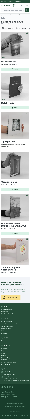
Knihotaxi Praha (6, 328)
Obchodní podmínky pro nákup (15, 403)
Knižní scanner (5, 331)
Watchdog (4, 311)
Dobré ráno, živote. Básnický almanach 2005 (13, 224)
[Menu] (27, 5)
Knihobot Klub (5, 364)
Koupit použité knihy (7, 314)
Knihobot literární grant (8, 362)
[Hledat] (27, 10)
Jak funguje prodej (7, 326)
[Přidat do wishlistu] (27, 33)
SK (2, 415)
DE (8, 415)
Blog (2, 351)
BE (24, 415)
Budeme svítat (8, 61)
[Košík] (24, 5)
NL (19, 415)
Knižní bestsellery (6, 309)
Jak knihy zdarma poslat (9, 324)
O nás (3, 353)
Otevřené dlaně (9, 182)
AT (5, 415)
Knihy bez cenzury (15, 411)
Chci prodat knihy (6, 321)
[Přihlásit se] (21, 5)
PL (27, 415)
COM (11, 415)
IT (16, 415)
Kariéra (3, 355)
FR (22, 415)
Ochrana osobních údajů (15, 409)
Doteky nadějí (8, 103)
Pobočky (4, 333)
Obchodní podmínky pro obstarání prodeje (15, 406)
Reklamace (4, 341)
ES (14, 415)
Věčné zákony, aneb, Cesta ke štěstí (11, 268)
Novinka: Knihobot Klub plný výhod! (11, 1)
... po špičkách (8, 141)
